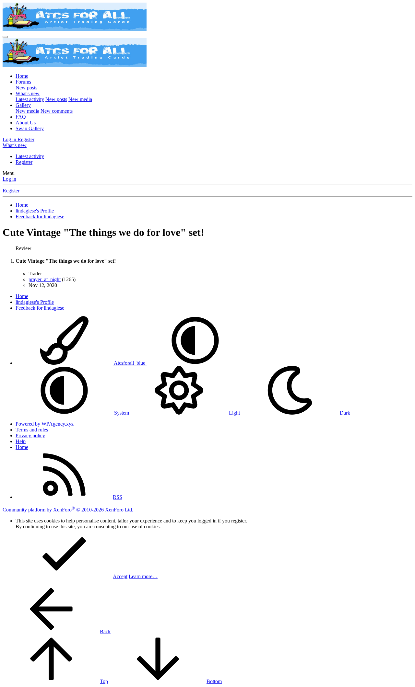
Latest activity (30, 99)
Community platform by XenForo (68, 509)
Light (234, 413)
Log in (9, 179)
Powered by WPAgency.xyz (45, 424)
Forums (23, 82)
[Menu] (5, 37)
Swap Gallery (30, 128)
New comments (57, 111)
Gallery (23, 105)
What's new (28, 93)
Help (21, 441)
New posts (26, 87)
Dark (344, 413)
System (121, 413)
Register (24, 162)
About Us (26, 122)
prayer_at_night (45, 279)
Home (22, 76)
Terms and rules (32, 429)
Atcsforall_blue (130, 363)
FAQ (21, 117)
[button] (195, 363)
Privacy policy (30, 435)
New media (80, 99)
